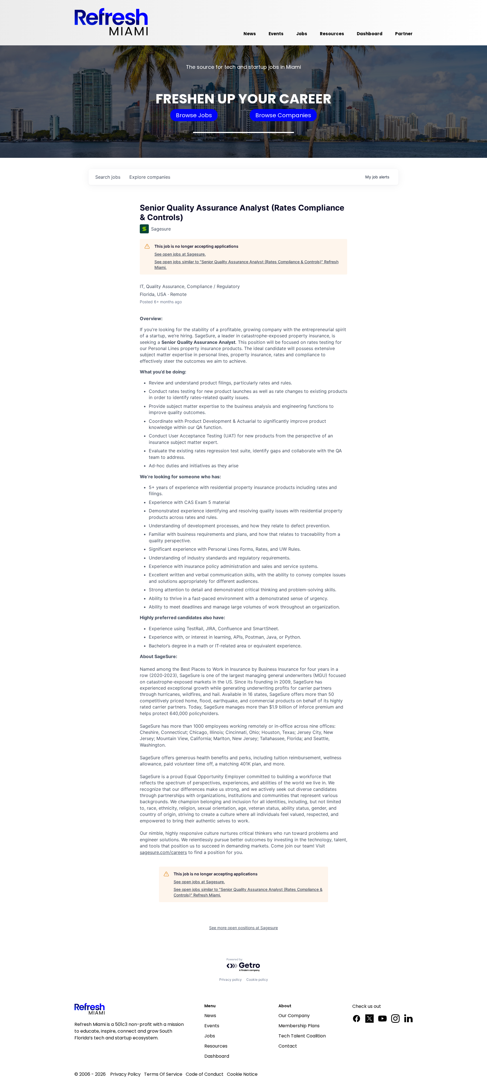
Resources (215, 1046)
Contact (287, 1046)
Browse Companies (283, 115)
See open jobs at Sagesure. (180, 254)
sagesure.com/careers (163, 852)
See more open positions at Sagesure (243, 927)
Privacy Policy (125, 1074)
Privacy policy (230, 979)
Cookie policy (257, 979)
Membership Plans (299, 1025)
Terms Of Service (163, 1074)
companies (149, 177)
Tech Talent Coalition (302, 1036)
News (210, 1015)
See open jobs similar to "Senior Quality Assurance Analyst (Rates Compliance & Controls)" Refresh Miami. (246, 264)
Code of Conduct (204, 1074)
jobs (107, 177)
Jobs (209, 1036)
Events (211, 1025)
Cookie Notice (242, 1074)
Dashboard (216, 1056)
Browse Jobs (194, 115)
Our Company (294, 1015)
